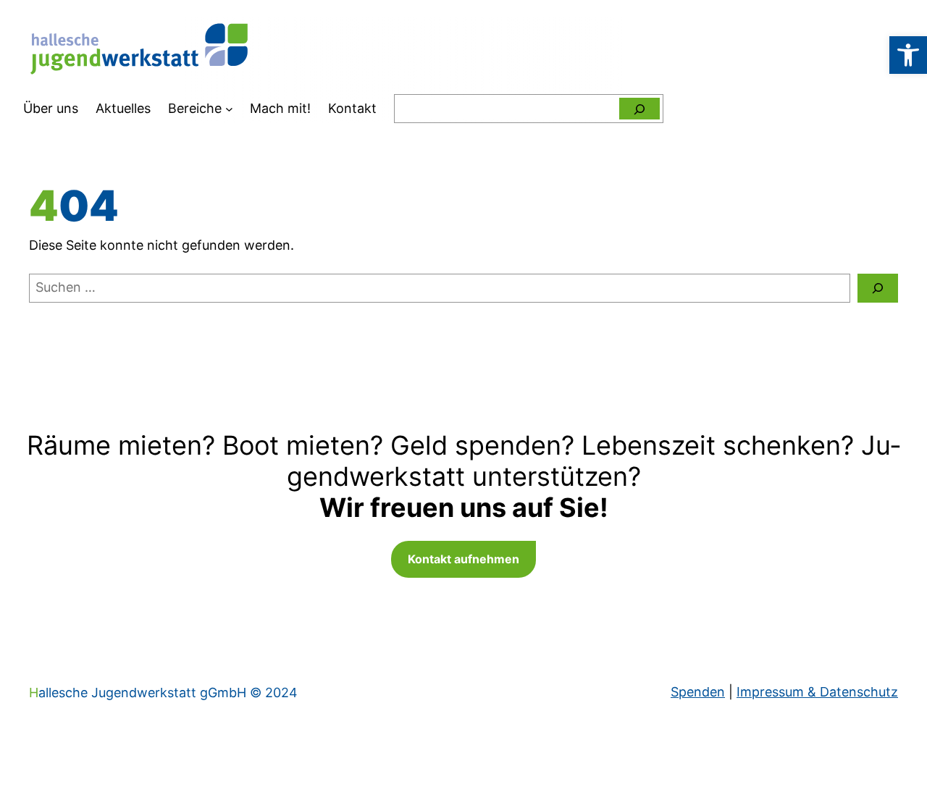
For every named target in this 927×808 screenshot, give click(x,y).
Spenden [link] (698, 691)
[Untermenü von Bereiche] (229, 109)
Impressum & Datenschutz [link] (817, 691)
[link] (908, 55)
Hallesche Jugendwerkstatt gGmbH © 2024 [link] (163, 692)
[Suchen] (639, 108)
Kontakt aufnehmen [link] (463, 559)
